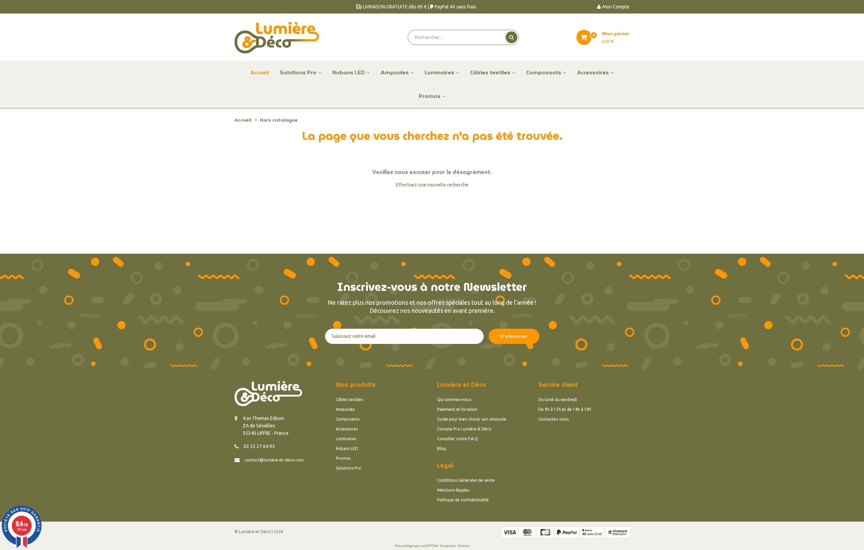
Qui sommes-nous (454, 399)
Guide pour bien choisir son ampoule (471, 419)
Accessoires (347, 429)
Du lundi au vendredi (557, 399)
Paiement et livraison (457, 409)
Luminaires (346, 438)
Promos (343, 458)
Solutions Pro (348, 468)
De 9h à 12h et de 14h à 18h (564, 409)
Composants (347, 419)
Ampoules (345, 409)
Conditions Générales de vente (466, 480)
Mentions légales (453, 490)
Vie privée (448, 546)
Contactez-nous (553, 419)
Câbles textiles (349, 399)
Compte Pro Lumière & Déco (464, 429)
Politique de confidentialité (463, 500)
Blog (441, 448)
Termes (463, 546)
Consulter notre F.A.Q (457, 438)
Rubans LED (347, 448)
